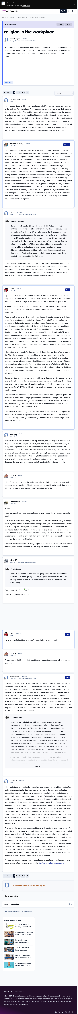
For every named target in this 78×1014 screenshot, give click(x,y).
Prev (8, 93)
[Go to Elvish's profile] (6, 290)
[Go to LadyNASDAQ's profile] (6, 100)
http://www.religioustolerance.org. (51, 863)
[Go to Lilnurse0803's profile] (6, 502)
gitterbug (13, 434)
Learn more (4, 4)
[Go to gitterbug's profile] (6, 435)
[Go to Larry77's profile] (6, 213)
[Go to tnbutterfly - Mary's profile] (6, 144)
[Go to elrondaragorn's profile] (6, 40)
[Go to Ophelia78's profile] (6, 781)
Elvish (12, 289)
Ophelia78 (13, 780)
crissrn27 (13, 560)
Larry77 (13, 212)
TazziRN (13, 475)
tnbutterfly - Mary (16, 144)
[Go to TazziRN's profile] (6, 476)
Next (23, 93)
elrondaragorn (15, 39)
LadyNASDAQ (15, 99)
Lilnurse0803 (15, 502)
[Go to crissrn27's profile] (6, 561)
